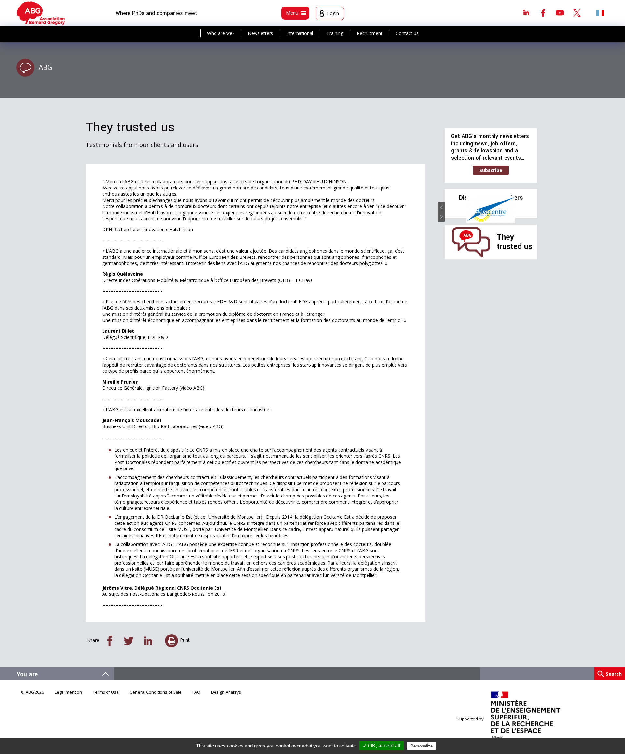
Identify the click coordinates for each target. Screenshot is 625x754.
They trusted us (514, 242)
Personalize (421, 746)
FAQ (196, 692)
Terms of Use (106, 692)
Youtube (559, 12)
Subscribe (490, 170)
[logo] (40, 13)
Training (334, 33)
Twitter (576, 12)
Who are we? (220, 33)
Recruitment (369, 33)
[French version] (600, 12)
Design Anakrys (226, 692)
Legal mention (68, 692)
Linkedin (526, 12)
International (299, 33)
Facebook (543, 12)
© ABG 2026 (32, 692)
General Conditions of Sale (156, 692)
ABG (45, 67)
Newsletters (260, 33)
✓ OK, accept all (381, 745)
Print (185, 640)
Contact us (407, 33)
